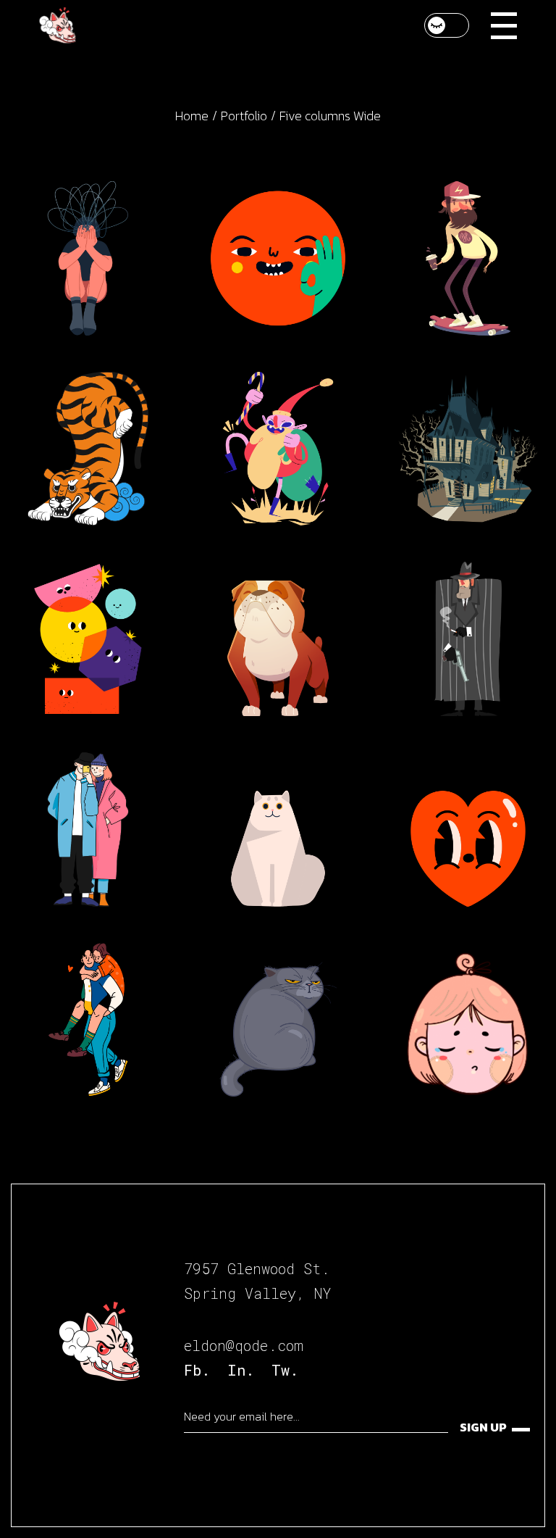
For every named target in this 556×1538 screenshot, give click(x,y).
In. (240, 1370)
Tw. (284, 1370)
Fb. (197, 1370)
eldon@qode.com (243, 1345)
